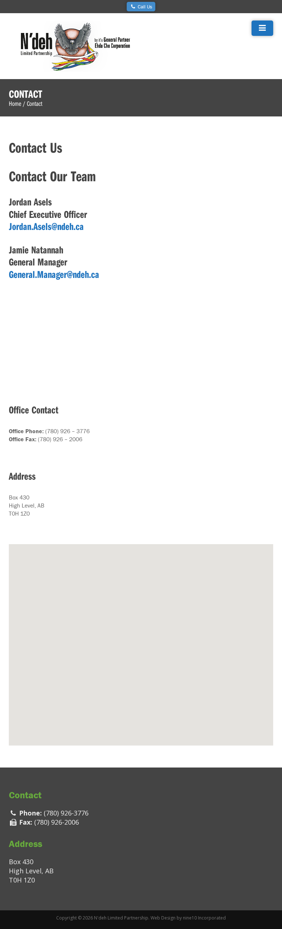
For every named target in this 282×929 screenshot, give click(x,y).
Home (15, 103)
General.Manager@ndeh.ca (54, 274)
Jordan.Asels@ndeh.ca (46, 226)
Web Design (163, 918)
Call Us (144, 6)
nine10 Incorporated (204, 918)
